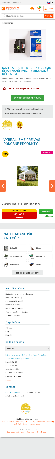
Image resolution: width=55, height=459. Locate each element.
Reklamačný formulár (15, 301)
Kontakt (9, 335)
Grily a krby (30, 421)
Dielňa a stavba (7, 421)
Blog (7, 331)
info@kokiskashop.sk (15, 396)
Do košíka (45, 212)
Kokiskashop (7, 23)
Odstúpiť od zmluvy (14, 298)
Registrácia (17, 2)
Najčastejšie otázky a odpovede (19, 294)
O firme (9, 328)
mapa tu (9, 380)
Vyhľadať (48, 16)
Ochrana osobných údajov (17, 312)
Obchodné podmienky (15, 308)
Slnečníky (41, 421)
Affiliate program (13, 315)
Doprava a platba (13, 305)
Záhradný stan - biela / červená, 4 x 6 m (21, 204)
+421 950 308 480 (13, 392)
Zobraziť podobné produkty (27, 97)
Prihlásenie (6, 2)
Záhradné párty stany (32, 424)
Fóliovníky (20, 421)
